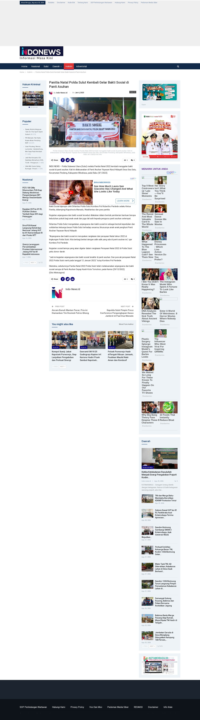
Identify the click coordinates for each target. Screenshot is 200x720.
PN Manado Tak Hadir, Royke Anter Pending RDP (33, 140)
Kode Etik (71, 3)
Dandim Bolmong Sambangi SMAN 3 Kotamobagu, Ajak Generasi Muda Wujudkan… (157, 532)
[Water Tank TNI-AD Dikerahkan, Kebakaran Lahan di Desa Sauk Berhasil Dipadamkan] (147, 567)
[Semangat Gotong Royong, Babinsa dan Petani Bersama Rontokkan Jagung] (147, 601)
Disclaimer (61, 3)
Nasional (35, 66)
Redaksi (51, 3)
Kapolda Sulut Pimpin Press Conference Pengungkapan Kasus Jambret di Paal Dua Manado (116, 313)
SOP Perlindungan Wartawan (101, 3)
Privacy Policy (133, 3)
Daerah (56, 66)
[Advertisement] (101, 25)
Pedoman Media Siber (149, 3)
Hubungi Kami (120, 3)
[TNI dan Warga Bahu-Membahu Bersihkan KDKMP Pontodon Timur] (147, 498)
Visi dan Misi (95, 707)
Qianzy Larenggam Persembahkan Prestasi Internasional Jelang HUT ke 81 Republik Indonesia (32, 249)
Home (24, 66)
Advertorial (81, 66)
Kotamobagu (148, 467)
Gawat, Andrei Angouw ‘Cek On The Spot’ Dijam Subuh (34, 131)
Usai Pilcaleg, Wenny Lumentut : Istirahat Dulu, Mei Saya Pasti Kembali (34, 149)
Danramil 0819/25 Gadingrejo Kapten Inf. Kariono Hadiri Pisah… (33, 94)
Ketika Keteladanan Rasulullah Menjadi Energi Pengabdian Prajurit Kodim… (159, 475)
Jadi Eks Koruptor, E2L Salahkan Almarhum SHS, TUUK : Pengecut (34, 160)
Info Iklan (168, 707)
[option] (33, 99)
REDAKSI (138, 707)
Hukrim (68, 66)
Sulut (46, 66)
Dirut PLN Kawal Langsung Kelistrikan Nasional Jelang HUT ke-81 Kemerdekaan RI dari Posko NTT (32, 230)
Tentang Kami (83, 3)
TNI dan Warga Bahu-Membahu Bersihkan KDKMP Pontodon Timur (166, 498)
